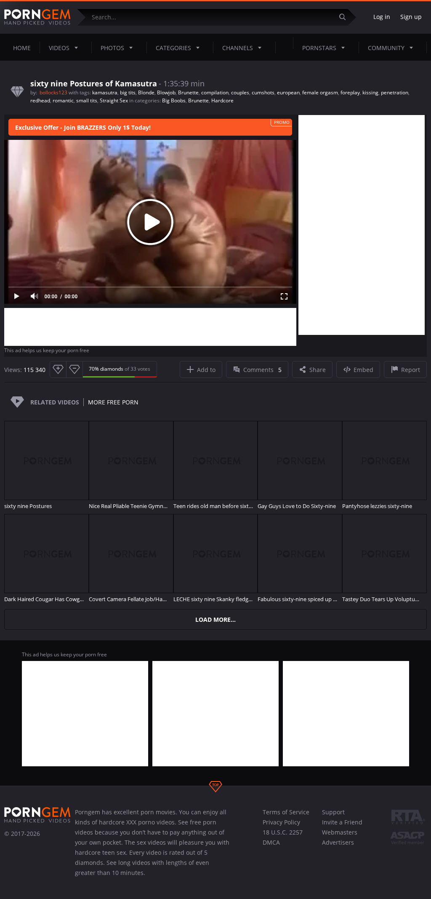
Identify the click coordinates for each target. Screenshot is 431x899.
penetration (394, 92)
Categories (173, 48)
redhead (40, 100)
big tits (128, 92)
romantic (63, 100)
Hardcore (222, 100)
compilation (215, 92)
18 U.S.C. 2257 (283, 832)
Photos (112, 48)
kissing (370, 92)
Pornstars (319, 48)
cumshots (263, 92)
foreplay (350, 92)
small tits (86, 100)
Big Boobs (174, 100)
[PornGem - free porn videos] (37, 17)
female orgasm (320, 92)
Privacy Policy (281, 822)
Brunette (188, 92)
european (288, 92)
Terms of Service (286, 812)
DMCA (271, 842)
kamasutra (104, 92)
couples (240, 92)
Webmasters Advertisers (339, 837)
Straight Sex (114, 100)
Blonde (146, 92)
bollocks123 (54, 92)
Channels (237, 48)
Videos (59, 48)
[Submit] (345, 17)
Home (22, 48)
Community (386, 48)
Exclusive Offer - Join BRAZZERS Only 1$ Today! (83, 127)
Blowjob (166, 92)
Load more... (215, 619)
